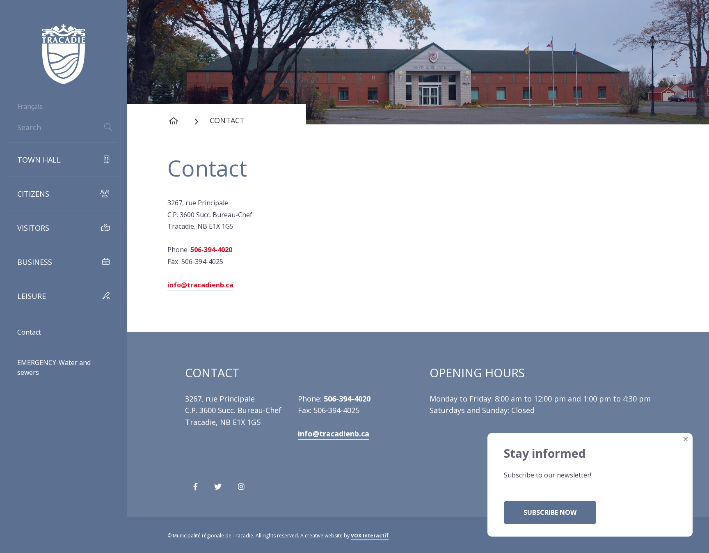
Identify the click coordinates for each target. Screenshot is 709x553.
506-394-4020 (211, 249)
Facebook (195, 490)
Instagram (241, 490)
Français (30, 106)
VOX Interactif (370, 535)
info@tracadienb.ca (200, 284)
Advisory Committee (51, 394)
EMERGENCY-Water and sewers (54, 367)
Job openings (41, 350)
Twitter (218, 490)
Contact (29, 332)
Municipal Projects (49, 417)
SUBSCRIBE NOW (550, 512)
